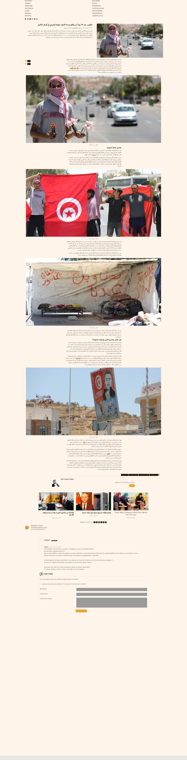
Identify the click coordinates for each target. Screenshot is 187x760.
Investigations (97, 8)
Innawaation (97, 13)
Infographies (97, 11)
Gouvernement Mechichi (144, 475)
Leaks (27, 11)
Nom (43, 589)
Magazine (95, 1)
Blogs (94, 3)
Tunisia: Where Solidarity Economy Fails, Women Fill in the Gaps (131, 514)
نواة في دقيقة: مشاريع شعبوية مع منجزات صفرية (96, 513)
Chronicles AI (97, 16)
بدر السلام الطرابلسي (77, 28)
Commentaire (46, 598)
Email (44, 593)
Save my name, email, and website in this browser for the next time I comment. (64, 584)
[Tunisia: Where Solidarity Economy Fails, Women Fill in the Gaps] (130, 501)
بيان (94, 155)
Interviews (96, 6)
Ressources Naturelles (133, 475)
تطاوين (29, 64)
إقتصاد (29, 61)
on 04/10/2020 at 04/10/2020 (55, 547)
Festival (28, 16)
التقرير (108, 454)
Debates (28, 13)
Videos (27, 3)
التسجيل (78, 358)
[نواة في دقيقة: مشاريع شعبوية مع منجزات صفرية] (93, 501)
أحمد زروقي (66, 28)
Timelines (28, 6)
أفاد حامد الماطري (74, 68)
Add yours (54, 540)
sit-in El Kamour (124, 475)
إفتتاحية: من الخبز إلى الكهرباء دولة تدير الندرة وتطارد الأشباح (58, 514)
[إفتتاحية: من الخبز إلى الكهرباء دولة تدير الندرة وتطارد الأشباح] (56, 501)
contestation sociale (154, 475)
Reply (64, 547)
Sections (28, 1)
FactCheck (29, 8)
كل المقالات (132, 485)
